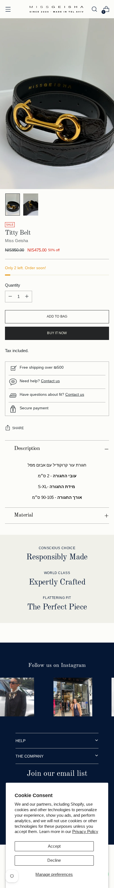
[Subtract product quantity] (10, 296)
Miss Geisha (16, 240)
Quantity (12, 285)
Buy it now (57, 333)
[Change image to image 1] (12, 204)
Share (18, 428)
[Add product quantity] (27, 296)
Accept (54, 846)
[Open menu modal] (8, 9)
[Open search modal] (94, 9)
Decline (54, 860)
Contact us (74, 394)
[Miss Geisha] (56, 9)
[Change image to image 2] (30, 204)
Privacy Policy (85, 831)
